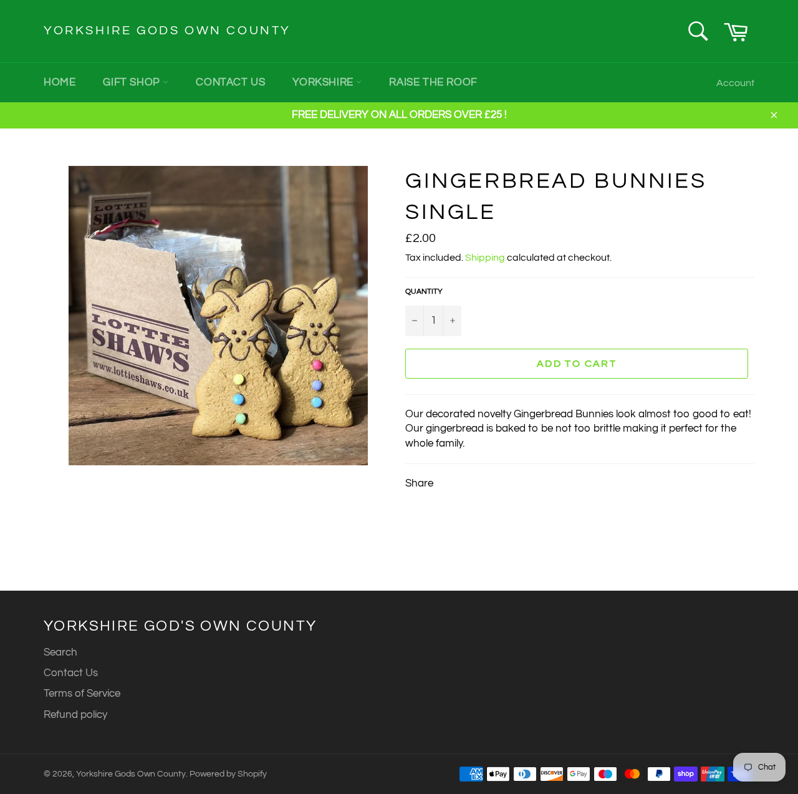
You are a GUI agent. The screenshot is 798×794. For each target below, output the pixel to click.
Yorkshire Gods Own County (167, 30)
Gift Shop (133, 82)
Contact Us (230, 82)
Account (735, 83)
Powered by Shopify (228, 774)
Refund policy (75, 714)
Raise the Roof (433, 82)
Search (60, 652)
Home (59, 82)
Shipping (485, 258)
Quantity (424, 292)
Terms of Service (82, 693)
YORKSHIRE (324, 82)
